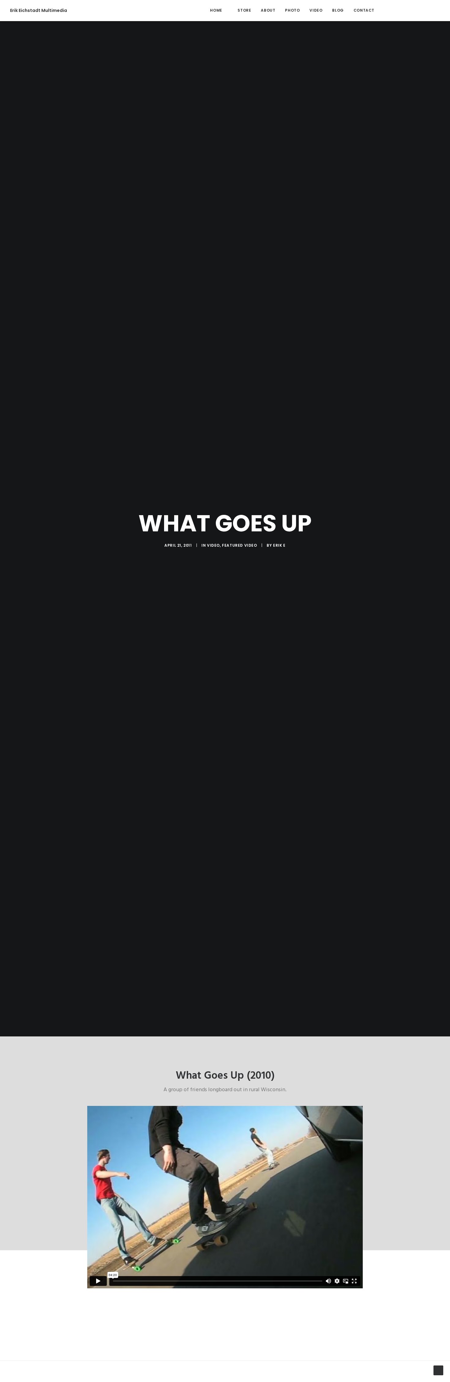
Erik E (279, 545)
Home (216, 10)
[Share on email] (257, 1374)
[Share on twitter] (201, 1374)
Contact (364, 10)
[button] (389, 10)
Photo (292, 10)
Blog (337, 10)
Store (244, 10)
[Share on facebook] (193, 1374)
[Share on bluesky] (241, 1374)
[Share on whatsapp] (233, 1374)
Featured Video (239, 545)
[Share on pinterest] (217, 1374)
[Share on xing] (249, 1374)
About (268, 10)
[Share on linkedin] (225, 1374)
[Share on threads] (209, 1374)
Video (315, 10)
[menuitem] (216, 10)
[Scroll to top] (438, 1370)
